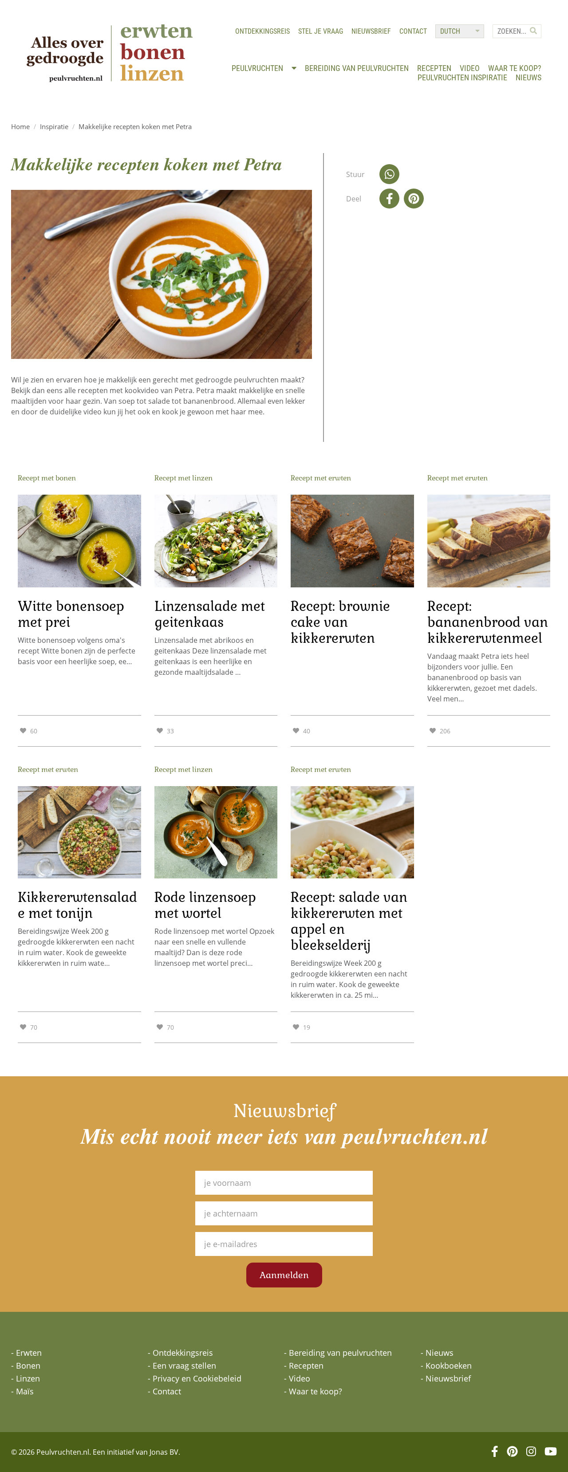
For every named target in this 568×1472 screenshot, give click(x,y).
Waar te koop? (514, 68)
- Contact (164, 1391)
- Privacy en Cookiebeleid (194, 1378)
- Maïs (22, 1391)
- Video (297, 1378)
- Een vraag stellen (182, 1365)
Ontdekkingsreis (262, 31)
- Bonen (25, 1365)
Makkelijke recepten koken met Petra (135, 126)
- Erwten (26, 1352)
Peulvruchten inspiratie (462, 77)
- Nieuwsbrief (446, 1378)
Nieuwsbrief (371, 31)
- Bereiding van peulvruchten (338, 1352)
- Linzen (25, 1378)
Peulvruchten (258, 68)
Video (470, 68)
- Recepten (303, 1365)
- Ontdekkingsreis (180, 1352)
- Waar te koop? (313, 1391)
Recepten (434, 68)
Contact (413, 31)
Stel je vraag (320, 31)
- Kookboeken (446, 1365)
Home (20, 126)
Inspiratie (54, 126)
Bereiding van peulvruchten (357, 68)
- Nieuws (437, 1352)
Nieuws (528, 77)
